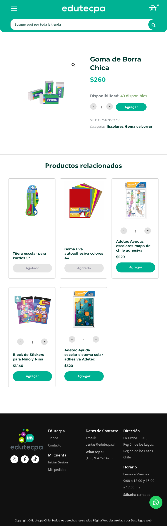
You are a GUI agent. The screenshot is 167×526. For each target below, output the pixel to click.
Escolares (115, 126)
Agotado (32, 268)
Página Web (100, 520)
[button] (73, 65)
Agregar (131, 107)
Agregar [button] (135, 267)
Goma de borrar (138, 126)
